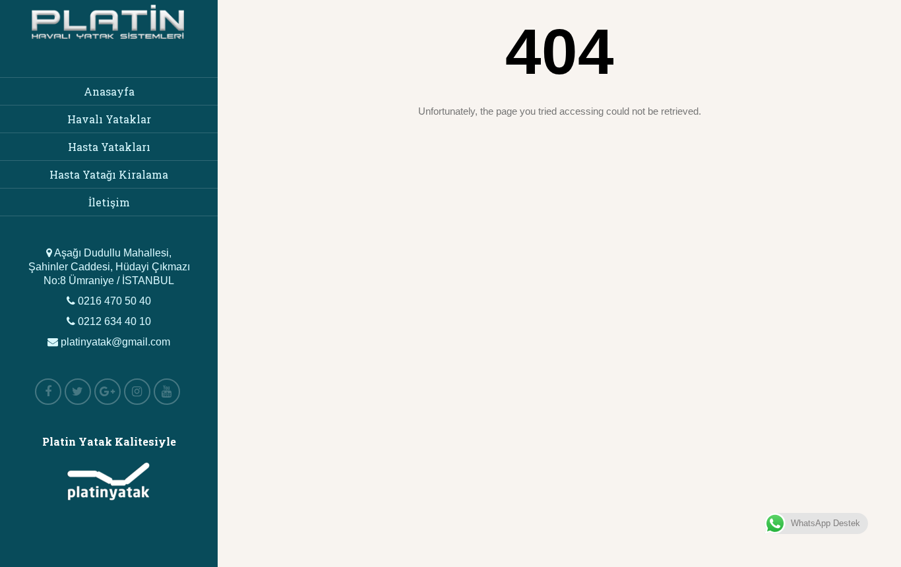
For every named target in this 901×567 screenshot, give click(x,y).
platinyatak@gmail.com (114, 341)
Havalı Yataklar (109, 119)
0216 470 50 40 (113, 301)
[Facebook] (48, 391)
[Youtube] (167, 391)
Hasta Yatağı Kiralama (108, 174)
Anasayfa (109, 91)
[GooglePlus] (107, 391)
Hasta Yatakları (109, 147)
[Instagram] (137, 391)
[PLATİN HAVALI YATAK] (108, 44)
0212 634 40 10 (113, 321)
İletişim (109, 202)
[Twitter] (78, 391)
